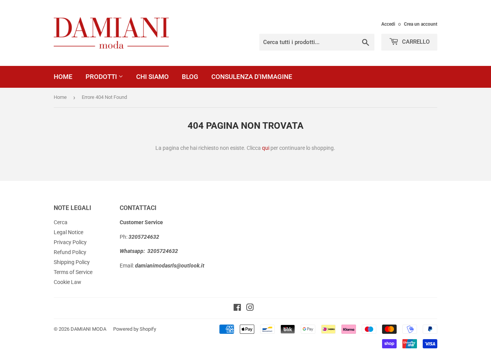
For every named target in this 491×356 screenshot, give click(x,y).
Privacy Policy (70, 242)
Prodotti (102, 76)
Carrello (415, 41)
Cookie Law (67, 282)
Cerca (61, 222)
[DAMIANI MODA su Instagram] (250, 308)
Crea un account (420, 24)
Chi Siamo (152, 76)
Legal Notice (68, 232)
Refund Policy (70, 252)
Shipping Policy (72, 262)
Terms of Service (73, 272)
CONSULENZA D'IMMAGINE (251, 76)
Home (63, 76)
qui (265, 148)
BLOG (190, 76)
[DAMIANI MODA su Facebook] (237, 308)
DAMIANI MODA (88, 329)
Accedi (388, 24)
